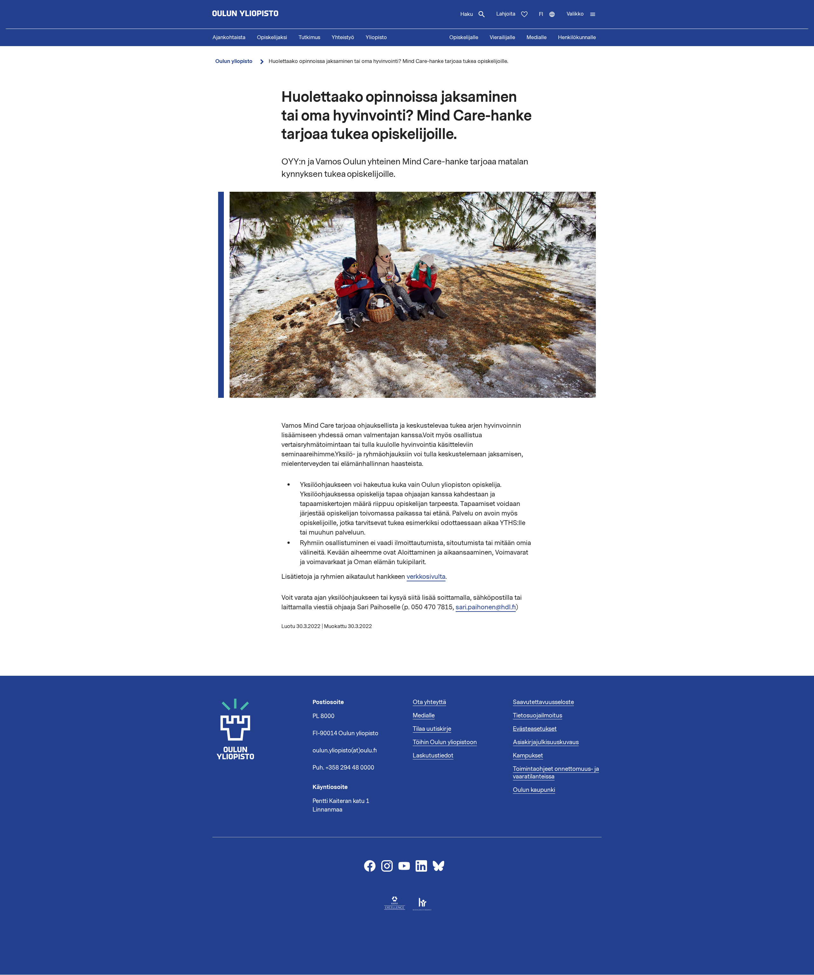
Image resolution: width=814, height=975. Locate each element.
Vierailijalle (502, 37)
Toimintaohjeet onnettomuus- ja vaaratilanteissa (556, 773)
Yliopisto (376, 37)
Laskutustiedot (433, 755)
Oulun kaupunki (534, 790)
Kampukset (528, 755)
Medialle (537, 37)
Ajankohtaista (228, 37)
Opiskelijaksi (272, 37)
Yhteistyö (343, 37)
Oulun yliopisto (233, 61)
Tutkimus (309, 37)
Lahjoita (505, 13)
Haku (466, 14)
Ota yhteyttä (429, 702)
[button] (581, 14)
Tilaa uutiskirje (432, 729)
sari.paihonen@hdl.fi (486, 607)
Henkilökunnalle (577, 37)
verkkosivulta (426, 576)
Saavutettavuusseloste (543, 702)
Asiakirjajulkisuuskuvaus (546, 742)
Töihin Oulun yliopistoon (445, 742)
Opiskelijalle (463, 37)
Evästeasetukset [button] (535, 729)
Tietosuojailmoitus (537, 715)
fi (550, 20)
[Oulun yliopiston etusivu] (265, 14)
